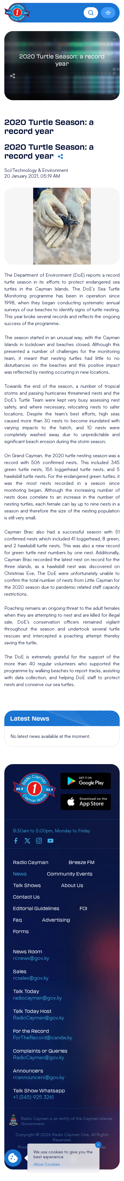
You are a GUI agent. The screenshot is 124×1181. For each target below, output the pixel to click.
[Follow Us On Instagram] (39, 840)
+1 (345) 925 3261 (33, 1097)
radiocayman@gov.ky (37, 997)
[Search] (91, 12)
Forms (21, 931)
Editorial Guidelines (36, 908)
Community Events (70, 873)
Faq (17, 919)
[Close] (98, 1145)
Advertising (56, 919)
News (20, 873)
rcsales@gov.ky (30, 978)
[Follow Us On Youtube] (50, 840)
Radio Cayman (30, 862)
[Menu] (108, 12)
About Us (72, 885)
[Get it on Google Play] (86, 781)
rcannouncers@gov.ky (38, 1077)
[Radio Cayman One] (17, 20)
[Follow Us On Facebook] (16, 840)
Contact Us (26, 896)
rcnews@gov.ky (31, 958)
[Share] (12, 75)
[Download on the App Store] (86, 802)
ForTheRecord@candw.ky (42, 1037)
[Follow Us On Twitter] (27, 840)
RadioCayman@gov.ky (38, 1017)
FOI (83, 908)
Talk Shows (27, 885)
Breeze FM (82, 862)
